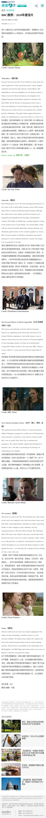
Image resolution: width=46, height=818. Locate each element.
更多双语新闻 (6, 717)
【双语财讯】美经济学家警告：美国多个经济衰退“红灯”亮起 (33, 782)
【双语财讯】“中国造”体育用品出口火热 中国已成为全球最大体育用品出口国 (33, 753)
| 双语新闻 (10, 10)
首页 (3, 10)
